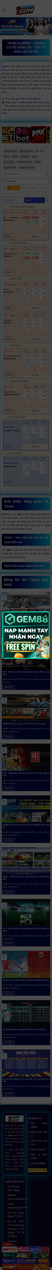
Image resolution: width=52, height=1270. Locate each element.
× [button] (45, 615)
